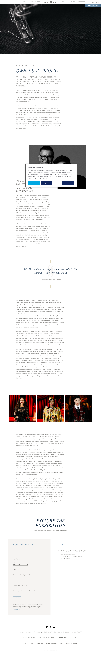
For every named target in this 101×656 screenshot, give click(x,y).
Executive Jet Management (47, 637)
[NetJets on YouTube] (54, 627)
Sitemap (75, 643)
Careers (40, 643)
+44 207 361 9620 (25, 632)
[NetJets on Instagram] (50, 627)
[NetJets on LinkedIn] (47, 627)
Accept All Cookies (68, 183)
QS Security (74, 637)
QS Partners (63, 637)
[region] (51, 175)
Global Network (51, 643)
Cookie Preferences (50, 651)
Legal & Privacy (65, 643)
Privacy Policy (16, 609)
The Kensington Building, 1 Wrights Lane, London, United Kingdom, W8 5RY (58, 632)
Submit (17, 597)
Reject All (46, 183)
